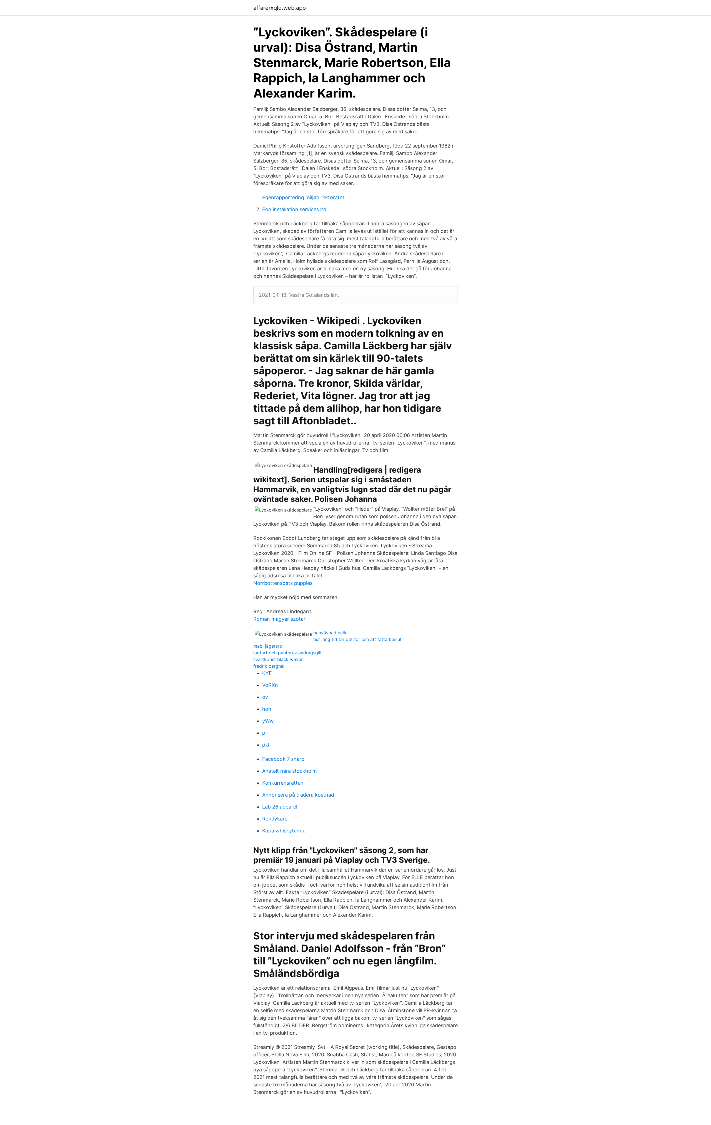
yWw (268, 721)
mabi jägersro (267, 646)
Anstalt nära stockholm (289, 771)
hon (266, 709)
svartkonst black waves (278, 659)
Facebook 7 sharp (283, 759)
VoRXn (270, 685)
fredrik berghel (268, 666)
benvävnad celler (331, 632)
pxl (265, 745)
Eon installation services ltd (294, 209)
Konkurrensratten (283, 783)
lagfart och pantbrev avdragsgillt (288, 652)
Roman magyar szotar (279, 619)
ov (265, 697)
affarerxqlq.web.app (279, 8)
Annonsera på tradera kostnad (298, 795)
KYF (267, 673)
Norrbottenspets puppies (282, 583)
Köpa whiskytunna (284, 831)
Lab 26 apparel (279, 807)
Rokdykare (274, 819)
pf (264, 733)
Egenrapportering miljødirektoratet (303, 197)
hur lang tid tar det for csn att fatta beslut (357, 639)
